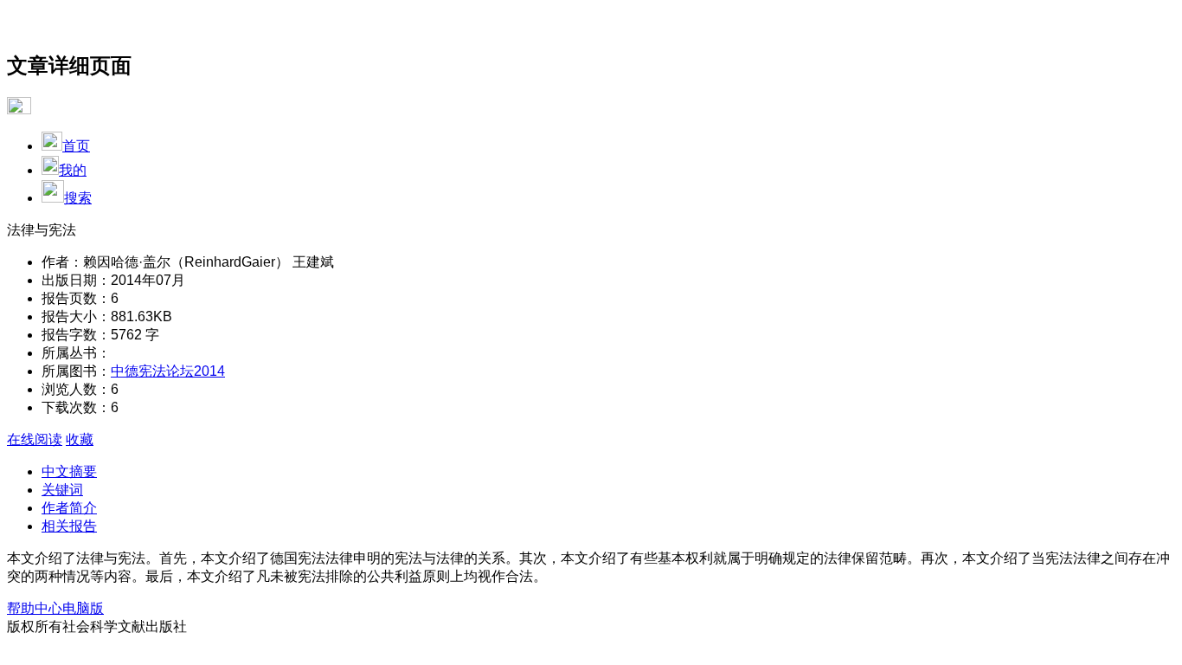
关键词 (62, 489)
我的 (73, 170)
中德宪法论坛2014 (168, 371)
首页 (76, 146)
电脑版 (83, 608)
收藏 (79, 439)
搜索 (78, 197)
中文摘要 (69, 471)
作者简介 (69, 507)
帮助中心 (34, 608)
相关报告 (69, 526)
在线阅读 (34, 439)
